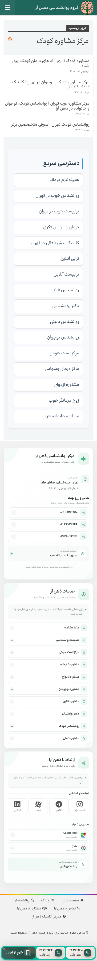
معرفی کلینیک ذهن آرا (46, 916)
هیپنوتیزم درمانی (63, 180)
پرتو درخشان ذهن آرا (40, 932)
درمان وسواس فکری (61, 227)
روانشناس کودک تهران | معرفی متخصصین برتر (50, 125)
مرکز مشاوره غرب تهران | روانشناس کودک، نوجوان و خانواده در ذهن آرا (47, 106)
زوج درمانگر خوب (64, 400)
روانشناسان (21, 900)
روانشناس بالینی (64, 322)
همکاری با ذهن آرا (29, 908)
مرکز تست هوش (64, 353)
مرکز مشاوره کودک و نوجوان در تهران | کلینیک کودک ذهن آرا (50, 84)
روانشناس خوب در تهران (57, 196)
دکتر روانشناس (65, 306)
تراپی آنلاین (69, 258)
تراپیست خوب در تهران (59, 211)
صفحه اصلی (70, 900)
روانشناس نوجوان (63, 337)
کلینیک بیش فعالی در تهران (55, 243)
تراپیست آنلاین (66, 274)
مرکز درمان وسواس (62, 369)
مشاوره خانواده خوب (60, 416)
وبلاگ (45, 900)
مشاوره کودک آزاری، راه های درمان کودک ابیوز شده (50, 63)
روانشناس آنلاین (64, 290)
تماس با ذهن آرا (65, 908)
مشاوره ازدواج (66, 385)
